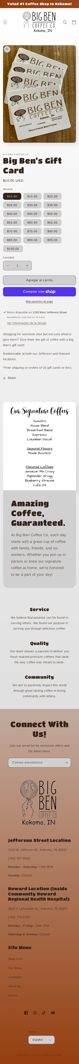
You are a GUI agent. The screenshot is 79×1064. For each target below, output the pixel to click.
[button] (5, 22)
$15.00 (32, 196)
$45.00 (32, 213)
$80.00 (52, 231)
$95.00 (52, 240)
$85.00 (12, 240)
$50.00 (52, 213)
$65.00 (52, 222)
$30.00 (32, 205)
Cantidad (8, 257)
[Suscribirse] (66, 762)
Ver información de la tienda (26, 323)
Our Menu (15, 968)
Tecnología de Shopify (52, 1055)
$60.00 (32, 222)
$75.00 (32, 231)
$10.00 (12, 196)
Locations (14, 977)
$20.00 (52, 196)
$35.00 (52, 205)
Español (38, 1039)
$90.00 (32, 240)
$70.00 (12, 231)
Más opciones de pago (39, 301)
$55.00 (12, 222)
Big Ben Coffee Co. (33, 1055)
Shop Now (15, 958)
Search (13, 995)
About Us (14, 986)
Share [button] (12, 377)
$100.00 (13, 248)
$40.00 (12, 213)
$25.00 (12, 205)
